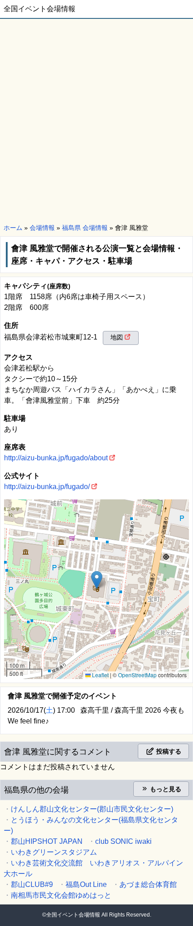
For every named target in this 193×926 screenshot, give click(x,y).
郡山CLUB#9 (32, 884)
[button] (96, 580)
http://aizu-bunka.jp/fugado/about (56, 458)
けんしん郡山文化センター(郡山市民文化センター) (92, 809)
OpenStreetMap (137, 675)
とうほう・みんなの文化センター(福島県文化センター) (91, 825)
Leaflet (100, 675)
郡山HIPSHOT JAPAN (47, 841)
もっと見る (164, 789)
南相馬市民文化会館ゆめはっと (61, 895)
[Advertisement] (96, 119)
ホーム (13, 227)
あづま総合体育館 (148, 884)
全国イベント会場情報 (39, 9)
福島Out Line (86, 884)
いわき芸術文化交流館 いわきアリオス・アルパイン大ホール (93, 868)
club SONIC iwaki (123, 841)
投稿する (167, 751)
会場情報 (42, 227)
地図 (116, 337)
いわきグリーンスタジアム (54, 852)
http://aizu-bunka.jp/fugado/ (47, 486)
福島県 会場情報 (85, 227)
